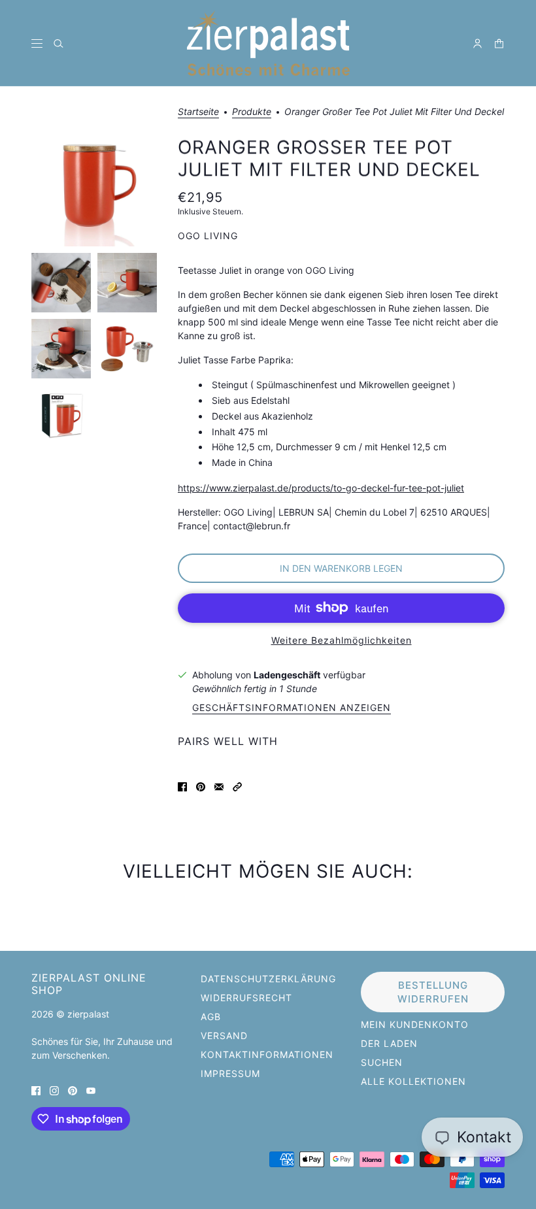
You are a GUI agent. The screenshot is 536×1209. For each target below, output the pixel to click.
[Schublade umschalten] (36, 43)
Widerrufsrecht (246, 997)
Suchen (382, 1062)
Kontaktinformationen (267, 1054)
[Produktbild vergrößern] (94, 183)
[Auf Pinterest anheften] (200, 786)
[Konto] (477, 43)
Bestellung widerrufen (433, 992)
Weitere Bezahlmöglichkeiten (341, 640)
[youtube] (91, 1090)
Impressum (230, 1073)
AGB (211, 1016)
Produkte (251, 112)
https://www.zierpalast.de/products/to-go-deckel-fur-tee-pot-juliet (321, 487)
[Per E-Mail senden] (219, 786)
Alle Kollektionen (413, 1081)
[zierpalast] (268, 43)
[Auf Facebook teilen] (182, 786)
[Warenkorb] (499, 43)
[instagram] (54, 1090)
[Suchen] (58, 43)
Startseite (198, 112)
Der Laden (389, 1043)
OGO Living (208, 235)
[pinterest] (72, 1090)
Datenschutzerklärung (268, 978)
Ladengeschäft (287, 674)
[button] (237, 786)
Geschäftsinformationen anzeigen (291, 708)
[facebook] (36, 1090)
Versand (224, 1035)
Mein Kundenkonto (415, 1024)
